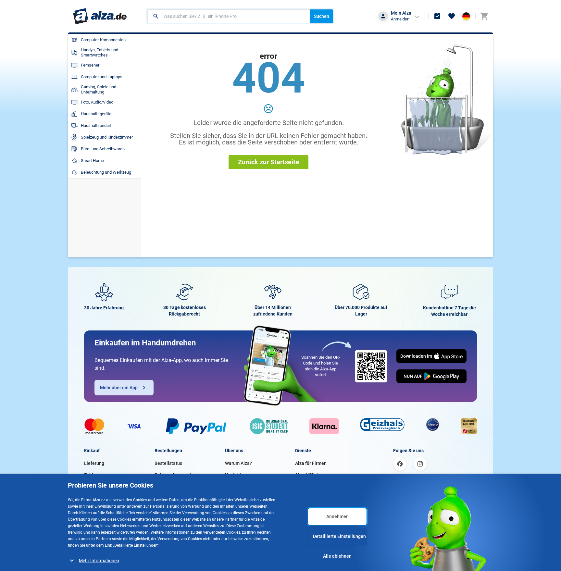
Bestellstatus (168, 463)
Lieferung (94, 463)
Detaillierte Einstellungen (339, 536)
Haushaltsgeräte (96, 113)
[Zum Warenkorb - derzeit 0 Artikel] (484, 16)
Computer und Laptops (101, 76)
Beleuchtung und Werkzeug (106, 172)
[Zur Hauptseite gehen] (100, 16)
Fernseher (90, 65)
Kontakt (233, 475)
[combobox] (228, 16)
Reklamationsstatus (175, 475)
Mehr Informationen (99, 560)
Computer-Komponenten (103, 39)
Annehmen (337, 516)
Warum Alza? (238, 463)
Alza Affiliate (308, 475)
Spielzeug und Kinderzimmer (107, 137)
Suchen (321, 16)
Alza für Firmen (311, 463)
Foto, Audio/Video (97, 102)
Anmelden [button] (400, 19)
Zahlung (92, 475)
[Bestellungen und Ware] (437, 16)
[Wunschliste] (451, 16)
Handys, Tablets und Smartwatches (99, 52)
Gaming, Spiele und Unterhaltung (98, 89)
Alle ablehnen (337, 556)
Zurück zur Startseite (268, 162)
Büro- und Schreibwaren (103, 148)
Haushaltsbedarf (96, 125)
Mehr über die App (119, 387)
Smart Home (92, 160)
